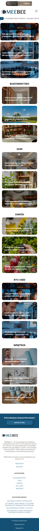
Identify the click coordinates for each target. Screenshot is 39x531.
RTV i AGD (19, 280)
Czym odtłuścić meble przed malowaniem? (18, 398)
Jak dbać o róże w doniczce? (19, 501)
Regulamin (19, 528)
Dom (19, 149)
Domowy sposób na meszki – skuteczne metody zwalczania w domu (19, 183)
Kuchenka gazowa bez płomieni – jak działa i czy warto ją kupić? (17, 73)
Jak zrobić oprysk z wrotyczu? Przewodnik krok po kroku (19, 229)
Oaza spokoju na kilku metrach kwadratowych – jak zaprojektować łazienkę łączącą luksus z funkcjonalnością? (19, 164)
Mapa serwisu (19, 524)
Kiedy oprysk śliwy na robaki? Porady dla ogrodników (19, 268)
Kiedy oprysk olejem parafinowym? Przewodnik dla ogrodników (19, 248)
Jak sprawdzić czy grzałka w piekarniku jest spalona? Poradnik (18, 35)
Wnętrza (19, 345)
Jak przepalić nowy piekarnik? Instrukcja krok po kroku (19, 511)
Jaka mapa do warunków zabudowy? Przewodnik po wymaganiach (17, 137)
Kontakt (19, 467)
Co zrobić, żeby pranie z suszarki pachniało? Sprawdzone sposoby (19, 504)
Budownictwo (19, 83)
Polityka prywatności (19, 521)
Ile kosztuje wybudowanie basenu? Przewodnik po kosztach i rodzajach (17, 118)
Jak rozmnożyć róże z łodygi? (19, 508)
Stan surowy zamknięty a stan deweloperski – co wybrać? (18, 99)
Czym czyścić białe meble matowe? (17, 379)
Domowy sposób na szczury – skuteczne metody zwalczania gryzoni (19, 202)
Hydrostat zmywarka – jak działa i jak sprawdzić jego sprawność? (17, 54)
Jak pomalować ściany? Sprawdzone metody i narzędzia (16, 360)
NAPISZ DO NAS (19, 422)
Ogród (19, 214)
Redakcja (20, 464)
